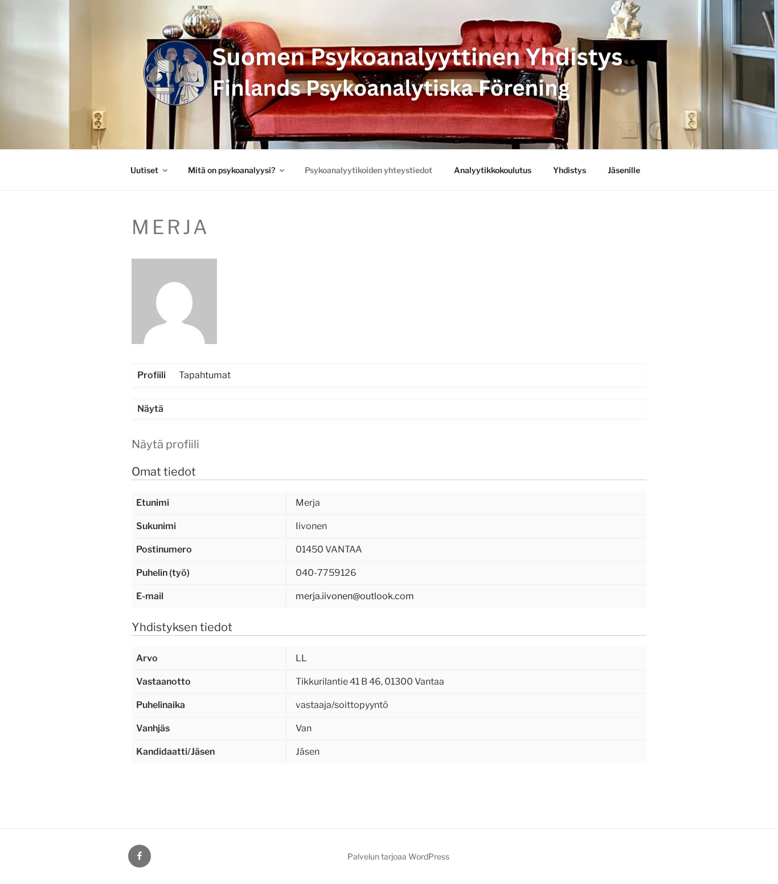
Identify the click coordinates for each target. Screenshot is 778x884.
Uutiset (144, 170)
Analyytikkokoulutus (492, 170)
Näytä (150, 408)
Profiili (151, 375)
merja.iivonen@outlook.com (355, 596)
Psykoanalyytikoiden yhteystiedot (368, 170)
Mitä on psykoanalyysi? (231, 170)
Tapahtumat (205, 375)
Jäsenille (624, 170)
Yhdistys (569, 170)
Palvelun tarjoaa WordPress (398, 856)
